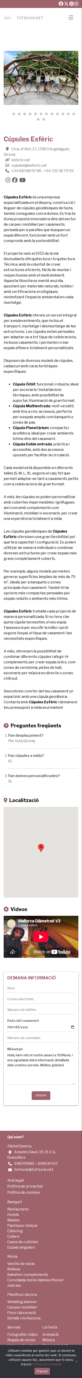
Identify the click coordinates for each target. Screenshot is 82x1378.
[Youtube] (23, 181)
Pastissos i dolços (22, 1225)
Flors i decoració (21, 1313)
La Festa (49, 1327)
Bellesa (13, 1269)
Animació (50, 1334)
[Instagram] (8, 181)
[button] (19, 114)
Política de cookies (23, 1192)
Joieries (14, 1285)
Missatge (15, 1049)
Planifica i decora (22, 1294)
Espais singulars (21, 1247)
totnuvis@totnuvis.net (33, 1169)
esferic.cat (20, 160)
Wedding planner (22, 1302)
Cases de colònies (22, 1242)
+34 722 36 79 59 (59, 171)
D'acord (42, 1371)
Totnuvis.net (30, 18)
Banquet (14, 1202)
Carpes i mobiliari (22, 1307)
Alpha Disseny (19, 1146)
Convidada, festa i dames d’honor (35, 1280)
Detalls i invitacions (24, 1318)
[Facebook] (15, 181)
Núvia (12, 1256)
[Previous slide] (10, 78)
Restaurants (18, 1209)
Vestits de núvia (21, 1264)
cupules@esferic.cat (29, 165)
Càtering (15, 1231)
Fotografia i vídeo (22, 1334)
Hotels (13, 1215)
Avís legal (15, 1180)
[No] (76, 1361)
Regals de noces (21, 1340)
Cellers (13, 1236)
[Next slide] (72, 78)
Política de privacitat (25, 1186)
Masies (13, 1220)
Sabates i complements (27, 1274)
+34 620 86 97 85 (26, 171)
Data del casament (23, 1020)
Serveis (13, 1327)
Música (48, 1340)
